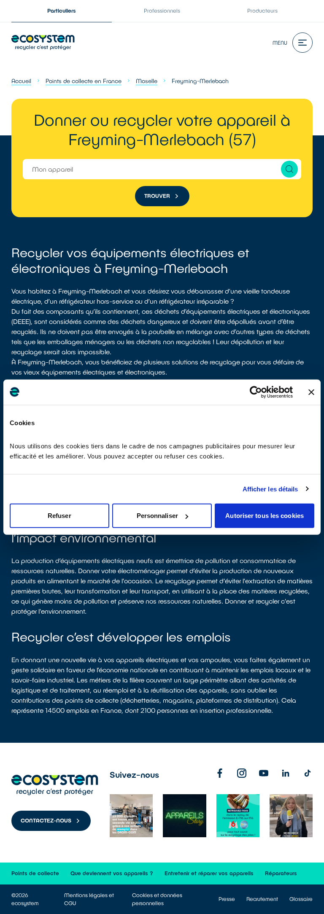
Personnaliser (157, 515)
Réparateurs (281, 873)
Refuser (59, 515)
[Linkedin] (285, 773)
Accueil (21, 80)
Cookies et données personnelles (157, 899)
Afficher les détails (270, 488)
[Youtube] (263, 773)
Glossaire (301, 898)
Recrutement (262, 898)
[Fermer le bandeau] (311, 392)
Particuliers (61, 10)
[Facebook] (219, 773)
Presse (227, 898)
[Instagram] (241, 773)
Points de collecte (35, 873)
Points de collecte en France (84, 80)
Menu (280, 43)
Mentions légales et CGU (89, 899)
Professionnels (162, 10)
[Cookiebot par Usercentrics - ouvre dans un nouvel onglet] (256, 392)
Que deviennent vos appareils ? (111, 873)
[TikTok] (307, 773)
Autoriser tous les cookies (264, 515)
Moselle (146, 80)
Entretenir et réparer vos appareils (209, 873)
